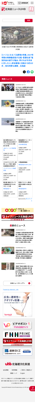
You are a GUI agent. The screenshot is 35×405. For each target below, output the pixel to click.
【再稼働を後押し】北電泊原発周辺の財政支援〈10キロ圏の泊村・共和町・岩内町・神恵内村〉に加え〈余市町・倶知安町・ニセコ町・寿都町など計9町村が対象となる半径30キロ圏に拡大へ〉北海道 (24, 109)
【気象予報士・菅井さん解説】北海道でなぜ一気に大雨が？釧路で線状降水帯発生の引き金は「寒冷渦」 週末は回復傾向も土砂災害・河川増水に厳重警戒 (24, 254)
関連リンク (13, 373)
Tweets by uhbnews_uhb (10, 290)
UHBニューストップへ (17, 283)
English (22, 373)
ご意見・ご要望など (26, 370)
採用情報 (14, 370)
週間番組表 (24, 3)
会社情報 (5, 370)
